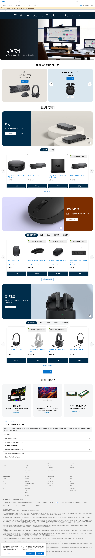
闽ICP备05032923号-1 (12, 505)
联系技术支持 (50, 467)
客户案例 (27, 495)
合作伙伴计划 (50, 485)
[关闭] (44, 544)
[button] (71, 2)
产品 (3, 481)
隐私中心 (72, 485)
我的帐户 (27, 465)
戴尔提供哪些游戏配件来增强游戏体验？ (14, 449)
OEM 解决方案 (50, 483)
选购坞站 (10, 133)
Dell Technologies (6, 499)
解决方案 (4, 483)
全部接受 (40, 553)
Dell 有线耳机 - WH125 (76, 349)
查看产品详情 (70, 78)
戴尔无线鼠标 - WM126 (14, 260)
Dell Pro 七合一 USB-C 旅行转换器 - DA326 (16, 176)
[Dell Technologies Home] (8, 2)
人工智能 (4, 478)
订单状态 (27, 467)
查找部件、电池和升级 (77, 411)
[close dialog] (93, 8)
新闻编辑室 (27, 488)
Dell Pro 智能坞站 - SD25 (77, 175)
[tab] (44, 149)
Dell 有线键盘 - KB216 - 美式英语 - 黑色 (78, 261)
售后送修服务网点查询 (52, 470)
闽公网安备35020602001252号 (27, 505)
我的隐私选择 (53, 502)
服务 (3, 485)
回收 (26, 490)
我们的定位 (27, 478)
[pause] (68, 97)
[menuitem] (11, 5)
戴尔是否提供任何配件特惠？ (11, 446)
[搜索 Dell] (57, 2)
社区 (71, 465)
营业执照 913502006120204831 (42, 505)
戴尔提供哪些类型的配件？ (11, 438)
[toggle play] (89, 143)
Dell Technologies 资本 (29, 483)
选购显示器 (46, 412)
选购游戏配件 (16, 412)
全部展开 (6, 421)
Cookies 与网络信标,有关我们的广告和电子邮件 (70, 502)
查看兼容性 (22, 133)
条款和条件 (38, 502)
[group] (70, 84)
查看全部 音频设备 (47, 365)
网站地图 (4, 465)
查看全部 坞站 (47, 191)
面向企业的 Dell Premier (88, 5)
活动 (71, 481)
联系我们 (72, 467)
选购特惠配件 (24, 81)
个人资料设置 (28, 470)
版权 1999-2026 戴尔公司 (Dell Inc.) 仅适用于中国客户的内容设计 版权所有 (18, 502)
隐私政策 (45, 502)
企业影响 (27, 492)
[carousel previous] (51, 84)
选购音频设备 (10, 307)
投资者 (26, 485)
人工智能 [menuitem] (4, 5)
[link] (77, 2)
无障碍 (4, 505)
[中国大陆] (3, 11)
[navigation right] (87, 150)
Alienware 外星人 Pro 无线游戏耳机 (36, 350)
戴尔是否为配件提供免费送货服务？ (13, 457)
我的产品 (27, 472)
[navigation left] (8, 150)
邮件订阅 (72, 483)
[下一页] (92, 171)
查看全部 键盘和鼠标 (47, 279)
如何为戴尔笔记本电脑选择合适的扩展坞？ (15, 453)
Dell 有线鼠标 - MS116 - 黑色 (36, 260)
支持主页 (49, 465)
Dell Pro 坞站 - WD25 (34, 175)
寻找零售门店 (50, 481)
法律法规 (85, 502)
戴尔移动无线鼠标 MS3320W (57, 260)
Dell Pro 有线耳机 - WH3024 (16, 349)
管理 (9, 553)
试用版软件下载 (73, 490)
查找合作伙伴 (50, 478)
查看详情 (16, 186)
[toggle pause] (89, 316)
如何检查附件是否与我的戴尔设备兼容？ (14, 442)
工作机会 (27, 481)
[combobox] (38, 2)
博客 (71, 478)
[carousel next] (90, 84)
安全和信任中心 (73, 488)
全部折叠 (12, 421)
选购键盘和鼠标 (72, 219)
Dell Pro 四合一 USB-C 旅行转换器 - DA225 (57, 176)
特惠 (3, 488)
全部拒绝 (30, 553)
